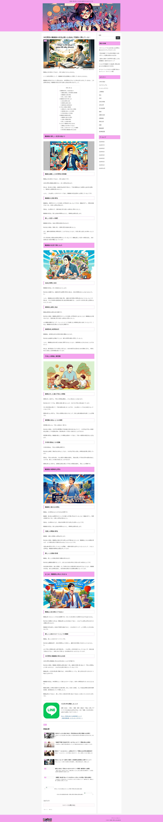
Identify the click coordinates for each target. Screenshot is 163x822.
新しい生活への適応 (66, 96)
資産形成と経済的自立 (67, 105)
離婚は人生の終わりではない (68, 125)
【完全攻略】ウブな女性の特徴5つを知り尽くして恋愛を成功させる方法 (109, 54)
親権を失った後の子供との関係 (69, 109)
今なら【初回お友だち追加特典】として (71, 716)
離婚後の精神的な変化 (66, 115)
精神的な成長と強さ (66, 103)
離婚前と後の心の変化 (67, 117)
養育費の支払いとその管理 (68, 111)
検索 (100, 35)
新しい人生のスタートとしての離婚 (70, 127)
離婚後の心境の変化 (66, 94)
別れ (45, 724)
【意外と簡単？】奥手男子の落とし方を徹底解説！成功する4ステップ (109, 59)
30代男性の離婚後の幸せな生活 (69, 129)
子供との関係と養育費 (66, 107)
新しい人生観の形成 (66, 121)
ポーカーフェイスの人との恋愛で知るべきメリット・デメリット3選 (109, 70)
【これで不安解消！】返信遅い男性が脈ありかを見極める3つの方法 (109, 65)
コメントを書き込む (68, 805)
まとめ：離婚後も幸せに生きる (68, 123)
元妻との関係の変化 (66, 119)
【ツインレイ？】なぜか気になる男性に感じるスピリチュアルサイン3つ (109, 49)
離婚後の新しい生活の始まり (67, 90)
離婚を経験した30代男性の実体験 (69, 92)
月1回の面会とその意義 (67, 113)
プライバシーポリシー (115, 818)
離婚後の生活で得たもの (66, 98)
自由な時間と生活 (66, 100)
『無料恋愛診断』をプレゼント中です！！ (72, 718)
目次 (67, 87)
